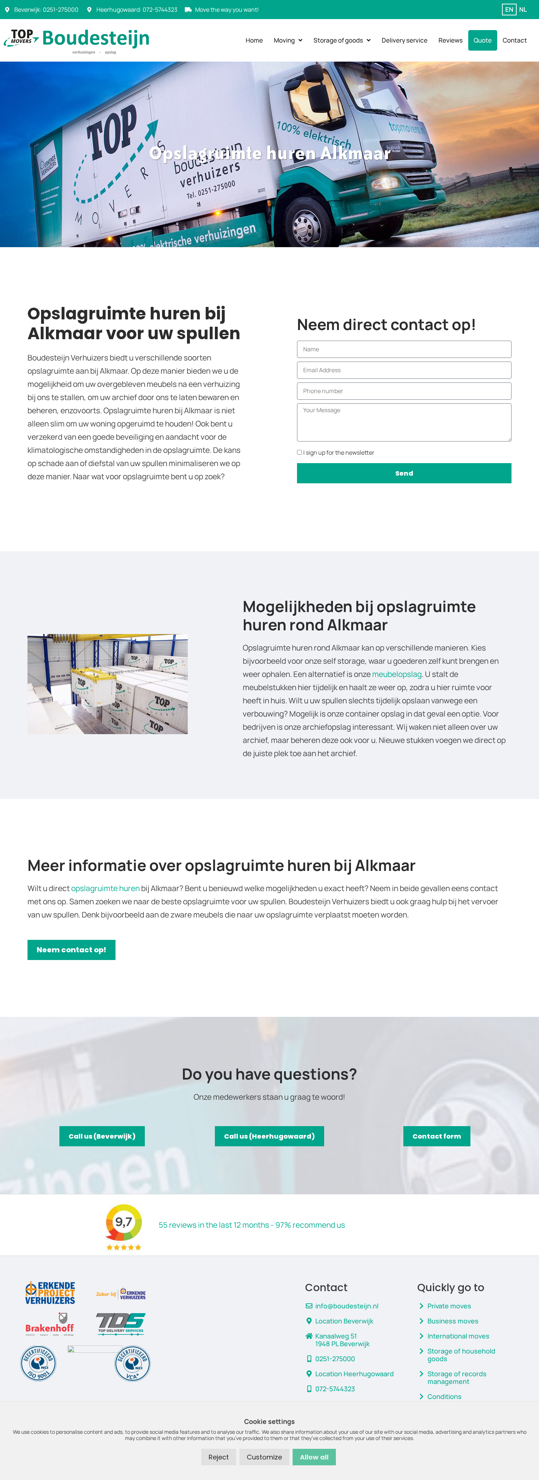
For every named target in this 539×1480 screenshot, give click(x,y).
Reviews (451, 40)
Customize (264, 1457)
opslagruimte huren (105, 888)
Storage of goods (338, 40)
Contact (515, 40)
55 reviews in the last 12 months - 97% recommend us (252, 1225)
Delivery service (405, 40)
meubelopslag (397, 674)
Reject (219, 1457)
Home (254, 40)
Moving (284, 40)
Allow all (314, 1457)
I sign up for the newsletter (338, 452)
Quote (483, 40)
